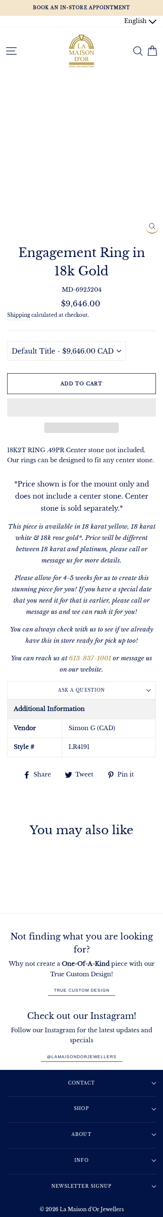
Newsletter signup (81, 1186)
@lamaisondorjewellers (82, 1056)
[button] (81, 407)
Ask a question (81, 690)
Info (81, 1160)
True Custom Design (82, 990)
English (136, 21)
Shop (81, 1108)
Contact (81, 1083)
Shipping (18, 315)
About (81, 1134)
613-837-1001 (90, 658)
